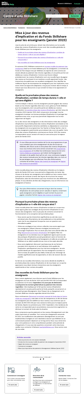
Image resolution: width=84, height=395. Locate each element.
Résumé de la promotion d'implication (34, 233)
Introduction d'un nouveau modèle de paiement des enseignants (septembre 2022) (42, 342)
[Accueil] (8, 5)
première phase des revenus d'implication (41, 110)
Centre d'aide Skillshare (10, 27)
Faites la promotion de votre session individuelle (32, 340)
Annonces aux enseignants (34, 27)
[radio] (40, 359)
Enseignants (21, 27)
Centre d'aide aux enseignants (30, 153)
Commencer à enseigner (25, 346)
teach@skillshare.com (46, 327)
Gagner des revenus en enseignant (46, 161)
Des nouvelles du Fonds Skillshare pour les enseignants (36, 63)
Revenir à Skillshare (65, 3)
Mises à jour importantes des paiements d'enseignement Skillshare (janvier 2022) (41, 348)
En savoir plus (13, 385)
